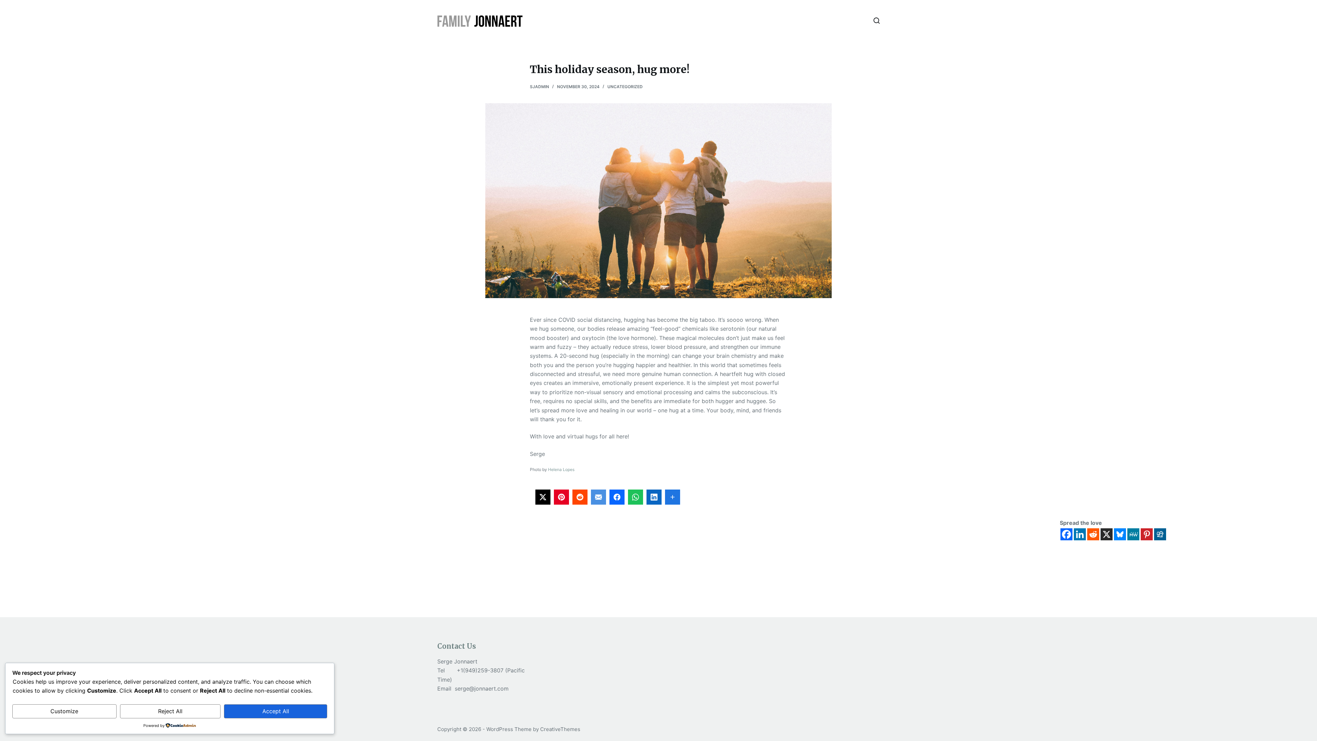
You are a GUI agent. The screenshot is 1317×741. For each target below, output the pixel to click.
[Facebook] (1066, 534)
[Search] (877, 20)
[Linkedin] (1080, 534)
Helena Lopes (561, 469)
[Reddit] (1093, 534)
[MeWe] (1133, 534)
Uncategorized (625, 86)
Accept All (275, 711)
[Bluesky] (1120, 534)
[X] (1107, 534)
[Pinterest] (1147, 534)
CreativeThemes (560, 729)
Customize (64, 711)
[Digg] (1160, 534)
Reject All (170, 711)
